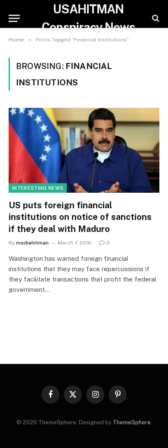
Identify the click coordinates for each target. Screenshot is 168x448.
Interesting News (37, 188)
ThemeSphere (132, 422)
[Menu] (14, 18)
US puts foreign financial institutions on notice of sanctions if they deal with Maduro (80, 217)
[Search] (154, 18)
